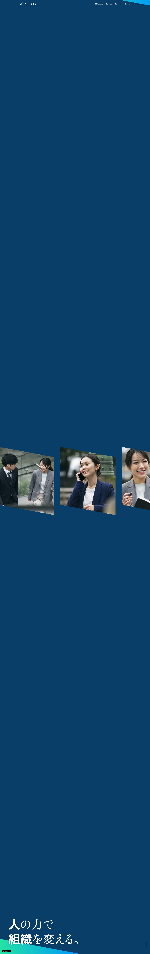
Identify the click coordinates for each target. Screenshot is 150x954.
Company (118, 4)
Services (109, 4)
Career (127, 4)
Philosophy (99, 4)
